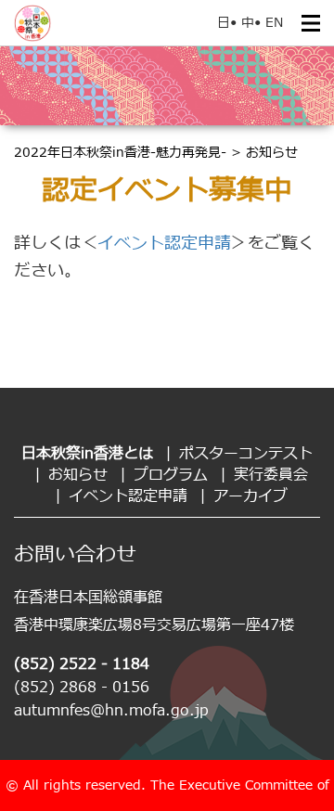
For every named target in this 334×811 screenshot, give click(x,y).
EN (274, 22)
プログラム (171, 475)
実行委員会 (271, 475)
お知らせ (78, 475)
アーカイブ (250, 496)
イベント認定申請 (164, 243)
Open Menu (311, 23)
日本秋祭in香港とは (87, 454)
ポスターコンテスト (246, 454)
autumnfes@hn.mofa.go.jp (111, 711)
